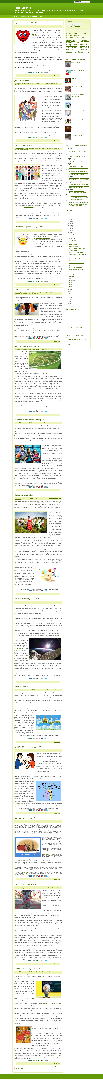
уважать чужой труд (55, 943)
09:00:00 (31, 498)
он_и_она (68, 51)
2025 (69, 215)
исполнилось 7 (26, 406)
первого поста (18, 361)
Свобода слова (74, 102)
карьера (50, 148)
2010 (69, 301)
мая (70, 278)
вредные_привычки (54, 25)
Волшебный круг (70, 330)
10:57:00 (30, 601)
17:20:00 (33, 821)
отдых (52, 689)
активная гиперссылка (47, 1075)
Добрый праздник (22, 80)
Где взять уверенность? (24, 818)
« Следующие (17, 1066)
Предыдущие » (59, 1066)
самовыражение (24, 149)
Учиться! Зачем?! (21, 290)
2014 (69, 293)
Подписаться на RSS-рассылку (28, 16)
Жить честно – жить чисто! (25, 884)
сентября (71, 240)
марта (70, 282)
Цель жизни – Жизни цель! (77, 70)
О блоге (42, 16)
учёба (36, 293)
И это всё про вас (22, 687)
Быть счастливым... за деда (77, 119)
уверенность (25, 872)
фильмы (82, 52)
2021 (69, 223)
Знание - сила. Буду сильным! (27, 969)
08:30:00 (32, 25)
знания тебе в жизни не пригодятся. (52, 1003)
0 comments (57, 75)
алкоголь (87, 49)
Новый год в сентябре (23, 495)
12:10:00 (33, 292)
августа (71, 272)
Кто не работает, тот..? (24, 146)
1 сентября (58, 1055)
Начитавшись (58, 310)
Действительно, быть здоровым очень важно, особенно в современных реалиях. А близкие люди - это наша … (78, 166)
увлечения (50, 422)
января (71, 286)
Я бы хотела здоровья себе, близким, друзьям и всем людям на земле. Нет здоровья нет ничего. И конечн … (78, 173)
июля (70, 274)
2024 (69, 217)
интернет (52, 229)
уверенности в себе (51, 824)
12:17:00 (32, 749)
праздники (17, 84)
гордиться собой (50, 854)
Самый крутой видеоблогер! (26, 599)
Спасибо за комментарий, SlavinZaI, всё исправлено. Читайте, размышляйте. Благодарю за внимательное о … (79, 151)
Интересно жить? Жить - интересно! (30, 420)
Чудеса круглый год (75, 62)
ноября (71, 236)
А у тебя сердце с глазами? (26, 23)
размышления (32, 26)
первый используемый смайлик (42, 238)
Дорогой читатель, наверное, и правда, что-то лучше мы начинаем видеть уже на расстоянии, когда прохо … (78, 197)
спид (71, 54)
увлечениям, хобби (28, 207)
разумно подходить (37, 330)
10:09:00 (33, 689)
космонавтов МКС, (19, 648)
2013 (69, 295)
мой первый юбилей (44, 406)
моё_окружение (25, 26)
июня (70, 276)
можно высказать (18, 803)
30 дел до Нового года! (76, 86)
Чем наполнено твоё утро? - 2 (78, 111)
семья (80, 47)
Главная (14, 16)
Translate (77, 26)
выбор (59, 25)
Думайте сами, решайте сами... (78, 127)
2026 (69, 213)
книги (73, 54)
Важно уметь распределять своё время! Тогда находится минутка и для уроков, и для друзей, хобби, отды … (79, 179)
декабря (71, 234)
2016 (69, 289)
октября (71, 238)
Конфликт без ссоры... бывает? (27, 747)
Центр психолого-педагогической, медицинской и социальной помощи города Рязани (77, 343)
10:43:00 (31, 83)
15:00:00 (33, 349)
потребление (17, 293)
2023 (69, 219)
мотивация (77, 51)
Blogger (68, 1075)
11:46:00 (30, 148)
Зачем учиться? (74, 78)
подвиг (68, 54)
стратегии (24, 750)
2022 (69, 221)
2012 (69, 297)
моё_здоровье (18, 26)
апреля (71, 280)
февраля (71, 284)
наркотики (77, 52)
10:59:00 (30, 971)
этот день (18, 65)
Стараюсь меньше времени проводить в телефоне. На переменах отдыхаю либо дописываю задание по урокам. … (79, 186)
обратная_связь (70, 52)
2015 (69, 291)
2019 (69, 228)
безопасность (71, 39)
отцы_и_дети (70, 49)
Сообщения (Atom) (19, 1068)
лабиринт (53, 349)
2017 (69, 232)
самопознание (32, 293)
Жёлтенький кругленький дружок (28, 227)
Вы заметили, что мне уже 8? (27, 346)
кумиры (53, 601)
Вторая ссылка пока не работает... (77, 156)
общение (57, 83)
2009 (69, 303)
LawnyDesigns (89, 1075)
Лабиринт (23, 8)
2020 (69, 226)
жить (26, 482)
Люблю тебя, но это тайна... (77, 135)
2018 (69, 230)
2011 (69, 299)
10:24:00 (30, 887)
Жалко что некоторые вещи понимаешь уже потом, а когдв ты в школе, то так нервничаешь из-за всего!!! (78, 204)
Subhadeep (77, 1075)
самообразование (24, 293)
